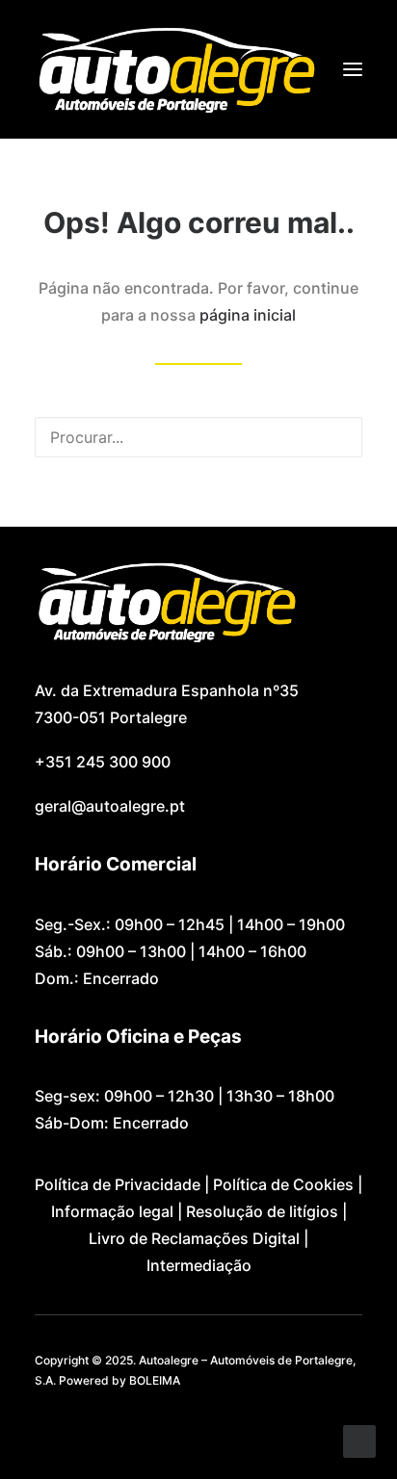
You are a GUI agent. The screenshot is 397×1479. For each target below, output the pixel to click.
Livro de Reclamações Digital (194, 1238)
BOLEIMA (154, 1380)
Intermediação (198, 1265)
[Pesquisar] (198, 437)
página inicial (247, 314)
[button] (352, 69)
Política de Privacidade (117, 1184)
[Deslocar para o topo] (359, 1439)
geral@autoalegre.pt (110, 806)
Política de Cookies (283, 1184)
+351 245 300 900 (103, 761)
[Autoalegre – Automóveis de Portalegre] (175, 69)
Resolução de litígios (262, 1211)
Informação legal (112, 1211)
